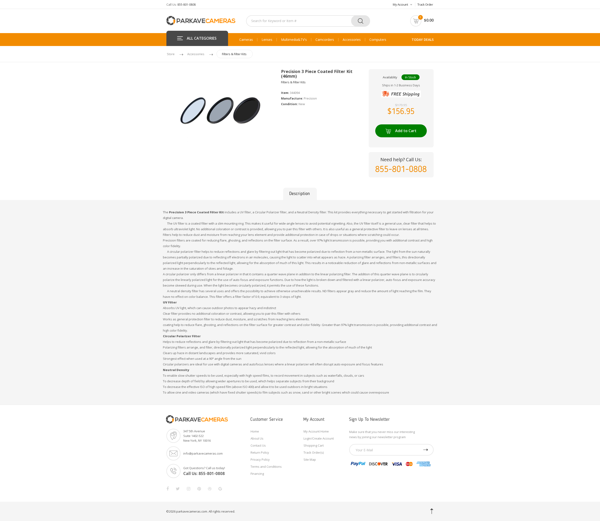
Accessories (352, 39)
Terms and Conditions (266, 466)
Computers (377, 39)
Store (171, 54)
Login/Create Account (319, 438)
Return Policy (260, 452)
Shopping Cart (314, 445)
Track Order (425, 4)
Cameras (246, 39)
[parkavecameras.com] (200, 20)
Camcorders (324, 39)
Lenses (267, 39)
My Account (400, 4)
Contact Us (258, 445)
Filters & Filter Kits (234, 54)
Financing (257, 473)
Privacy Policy (260, 459)
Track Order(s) (314, 452)
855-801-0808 (186, 5)
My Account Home (316, 431)
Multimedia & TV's (294, 39)
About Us (257, 438)
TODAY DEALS (423, 39)
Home (255, 431)
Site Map (310, 459)
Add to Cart (405, 130)
